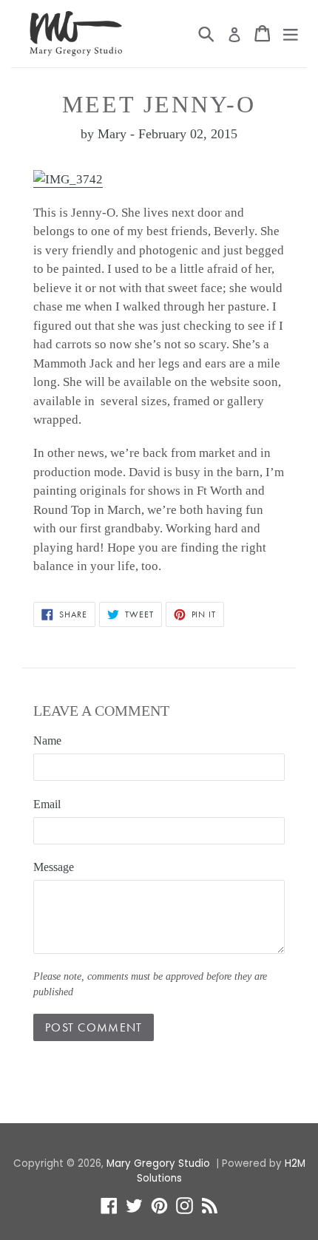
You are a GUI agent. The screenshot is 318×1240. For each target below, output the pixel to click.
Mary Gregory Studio (158, 1163)
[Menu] (290, 33)
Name (47, 740)
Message (53, 867)
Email (47, 804)
